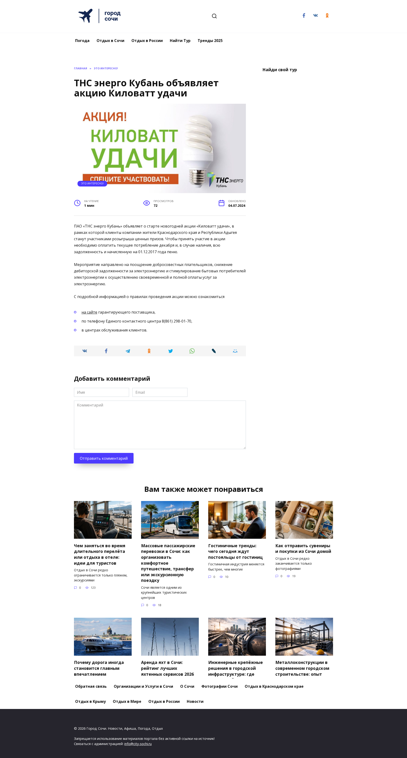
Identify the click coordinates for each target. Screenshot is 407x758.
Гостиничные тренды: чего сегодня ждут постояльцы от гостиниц (235, 551)
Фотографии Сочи (219, 686)
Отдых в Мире (127, 701)
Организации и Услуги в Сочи (143, 686)
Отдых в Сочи (110, 40)
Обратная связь (91, 686)
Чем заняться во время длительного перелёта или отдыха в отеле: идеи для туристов (99, 554)
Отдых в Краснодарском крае (274, 686)
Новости (195, 701)
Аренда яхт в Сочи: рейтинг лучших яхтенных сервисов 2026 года (167, 671)
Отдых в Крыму (90, 701)
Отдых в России (147, 40)
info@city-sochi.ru (138, 743)
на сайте (89, 312)
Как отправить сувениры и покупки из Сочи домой (303, 548)
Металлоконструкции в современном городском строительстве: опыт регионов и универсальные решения (302, 673)
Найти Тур (180, 40)
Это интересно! (92, 183)
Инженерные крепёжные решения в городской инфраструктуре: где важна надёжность (235, 671)
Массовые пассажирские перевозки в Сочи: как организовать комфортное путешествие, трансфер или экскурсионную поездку (168, 563)
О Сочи (187, 686)
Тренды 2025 (210, 40)
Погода (82, 40)
